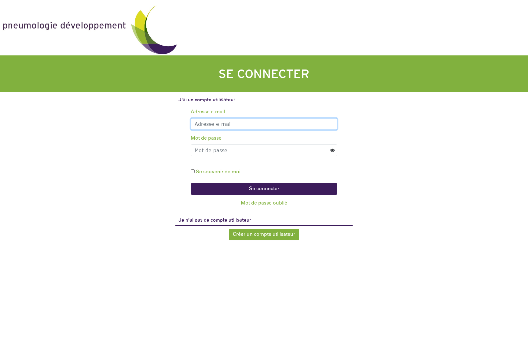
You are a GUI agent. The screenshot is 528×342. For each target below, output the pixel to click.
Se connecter (264, 188)
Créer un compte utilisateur (264, 234)
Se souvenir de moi (218, 172)
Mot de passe (206, 138)
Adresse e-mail (208, 112)
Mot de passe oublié (264, 203)
